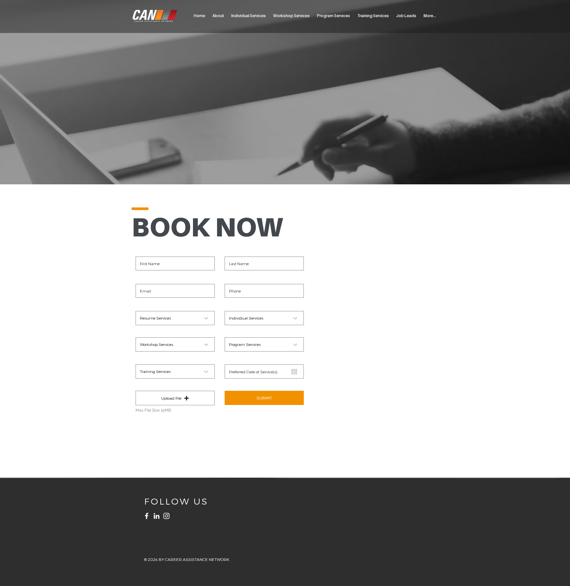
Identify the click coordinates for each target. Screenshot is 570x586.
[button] (175, 398)
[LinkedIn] (156, 516)
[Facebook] (146, 516)
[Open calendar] (294, 371)
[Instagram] (166, 516)
